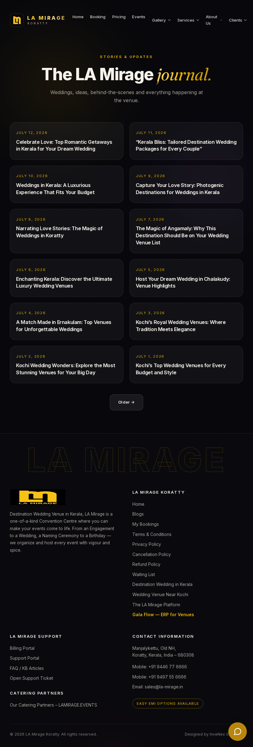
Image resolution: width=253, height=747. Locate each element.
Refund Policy (146, 564)
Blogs (138, 514)
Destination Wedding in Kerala (162, 584)
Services (185, 20)
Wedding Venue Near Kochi (160, 594)
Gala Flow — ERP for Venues (163, 614)
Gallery (159, 20)
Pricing (119, 16)
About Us (211, 20)
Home (78, 16)
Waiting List (143, 574)
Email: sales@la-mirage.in (157, 686)
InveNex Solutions (226, 734)
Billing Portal (22, 648)
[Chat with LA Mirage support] (237, 731)
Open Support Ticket (31, 678)
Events (138, 16)
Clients (235, 20)
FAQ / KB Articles (27, 668)
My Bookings (145, 524)
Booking (98, 16)
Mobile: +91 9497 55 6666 (159, 676)
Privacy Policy (146, 544)
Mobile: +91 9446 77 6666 (159, 666)
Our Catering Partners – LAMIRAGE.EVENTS (53, 705)
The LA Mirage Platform (156, 604)
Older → (126, 402)
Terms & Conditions (152, 534)
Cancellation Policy (151, 554)
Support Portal (24, 658)
